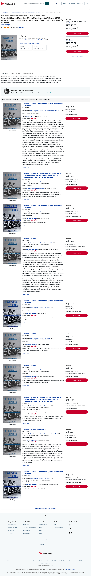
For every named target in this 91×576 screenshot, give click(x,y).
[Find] (47, 3)
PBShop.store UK (31, 376)
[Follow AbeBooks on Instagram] (70, 533)
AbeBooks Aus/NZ (51, 560)
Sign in (64, 3)
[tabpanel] (32, 80)
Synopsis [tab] (5, 73)
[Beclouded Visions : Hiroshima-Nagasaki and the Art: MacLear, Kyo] (12, 231)
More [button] (9, 84)
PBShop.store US (31, 344)
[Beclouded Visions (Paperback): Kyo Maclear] (12, 454)
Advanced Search (5, 9)
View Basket (11, 536)
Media (40, 527)
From (24, 47)
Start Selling (86, 9)
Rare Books (36, 9)
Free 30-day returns (77, 56)
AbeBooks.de (21, 560)
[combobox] (34, 3)
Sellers (75, 9)
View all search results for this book (45, 508)
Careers (40, 530)
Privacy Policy (42, 536)
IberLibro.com (72, 560)
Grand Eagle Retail (32, 440)
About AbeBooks (43, 524)
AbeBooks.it (40, 560)
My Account (72, 3)
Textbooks (64, 9)
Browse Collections (21, 9)
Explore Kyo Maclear (48, 93)
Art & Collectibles (50, 9)
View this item (69, 22)
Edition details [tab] (28, 73)
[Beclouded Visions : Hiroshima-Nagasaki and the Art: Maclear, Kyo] (12, 129)
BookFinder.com (45, 564)
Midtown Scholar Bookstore (35, 188)
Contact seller (25, 167)
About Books (30, 116)
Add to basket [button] (77, 33)
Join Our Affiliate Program (29, 527)
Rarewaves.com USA (32, 249)
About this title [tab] (15, 73)
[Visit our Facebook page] (70, 525)
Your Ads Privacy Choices (45, 539)
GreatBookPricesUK (32, 484)
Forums (40, 533)
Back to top (45, 517)
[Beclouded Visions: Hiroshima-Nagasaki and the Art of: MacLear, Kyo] (12, 198)
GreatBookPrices (31, 218)
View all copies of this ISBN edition (29, 43)
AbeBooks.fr (31, 560)
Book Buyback (26, 530)
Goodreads (21, 27)
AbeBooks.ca (62, 560)
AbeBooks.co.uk (11, 560)
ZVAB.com (82, 560)
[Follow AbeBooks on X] (70, 529)
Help (87, 3)
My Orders (10, 533)
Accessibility (42, 544)
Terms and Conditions (70, 569)
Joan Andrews (30, 412)
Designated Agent (43, 541)
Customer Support (58, 527)
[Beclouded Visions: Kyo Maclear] (12, 264)
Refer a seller (26, 533)
